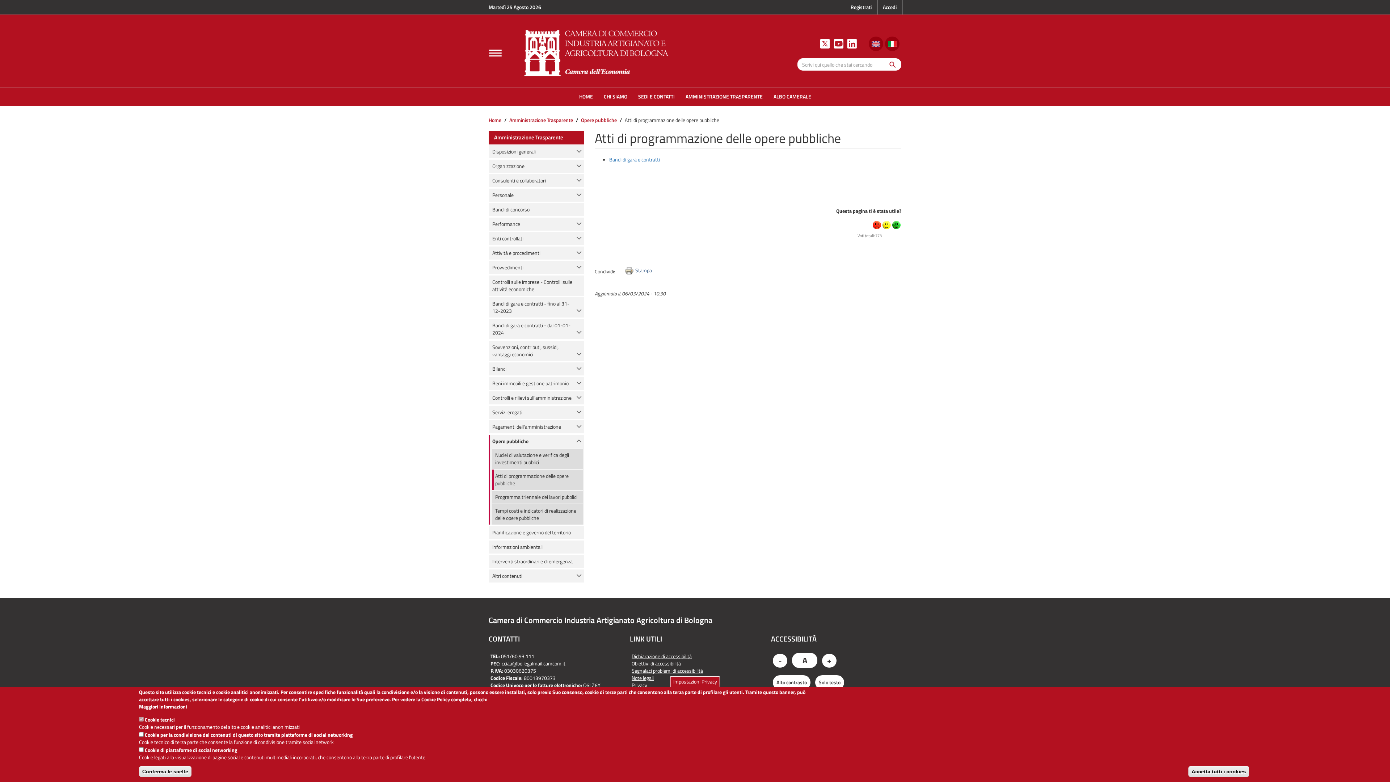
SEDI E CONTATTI (656, 96)
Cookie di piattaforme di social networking (191, 750)
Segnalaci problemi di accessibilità (667, 670)
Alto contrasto (791, 682)
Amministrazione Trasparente (541, 120)
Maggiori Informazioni (163, 706)
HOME (586, 96)
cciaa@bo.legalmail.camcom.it (533, 663)
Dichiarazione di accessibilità (662, 656)
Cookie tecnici (160, 719)
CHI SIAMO (615, 96)
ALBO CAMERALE (792, 96)
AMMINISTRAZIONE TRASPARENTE (724, 96)
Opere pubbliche (599, 120)
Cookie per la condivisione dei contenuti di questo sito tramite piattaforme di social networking (249, 735)
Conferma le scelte (165, 771)
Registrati (861, 7)
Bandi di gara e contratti (634, 159)
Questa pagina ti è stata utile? (868, 211)
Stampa (643, 270)
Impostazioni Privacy (695, 681)
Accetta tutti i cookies (1219, 771)
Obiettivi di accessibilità (656, 663)
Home (495, 120)
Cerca (891, 64)
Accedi (890, 7)
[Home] (596, 52)
